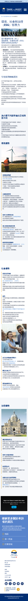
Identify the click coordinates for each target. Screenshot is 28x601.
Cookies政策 (8, 575)
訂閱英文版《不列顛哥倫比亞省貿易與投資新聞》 (11, 589)
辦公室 (6, 562)
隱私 (6, 573)
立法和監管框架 (16, 216)
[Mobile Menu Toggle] (25, 9)
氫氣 (4, 248)
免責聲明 (7, 571)
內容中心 (7, 577)
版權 (6, 569)
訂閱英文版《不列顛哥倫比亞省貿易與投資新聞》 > (14, 1)
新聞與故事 (7, 564)
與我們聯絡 (7, 566)
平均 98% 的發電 (7, 178)
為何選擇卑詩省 (7, 16)
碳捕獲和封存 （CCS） (19, 244)
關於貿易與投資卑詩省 (10, 560)
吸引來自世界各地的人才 (9, 361)
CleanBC (17, 233)
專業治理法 (6, 485)
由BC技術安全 (6, 387)
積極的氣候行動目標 (8, 229)
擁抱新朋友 (12, 363)
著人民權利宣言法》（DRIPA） (11, 281)
